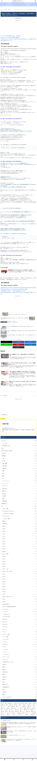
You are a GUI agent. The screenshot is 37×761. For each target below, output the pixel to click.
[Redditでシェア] (23, 450)
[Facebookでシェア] (6, 450)
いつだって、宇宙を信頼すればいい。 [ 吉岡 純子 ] (11, 35)
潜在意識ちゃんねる (6, 720)
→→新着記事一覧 (3, 414)
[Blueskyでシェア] (23, 447)
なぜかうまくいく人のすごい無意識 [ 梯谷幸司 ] (10, 37)
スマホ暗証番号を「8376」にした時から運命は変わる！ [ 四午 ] (12, 290)
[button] (18, 347)
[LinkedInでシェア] (23, 452)
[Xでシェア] (6, 447)
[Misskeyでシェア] (31, 447)
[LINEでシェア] (6, 452)
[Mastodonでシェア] (14, 447)
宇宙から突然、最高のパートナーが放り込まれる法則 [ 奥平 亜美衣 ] (14, 289)
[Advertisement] (18, 28)
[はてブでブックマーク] (31, 450)
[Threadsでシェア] (14, 450)
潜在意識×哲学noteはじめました (8, 428)
